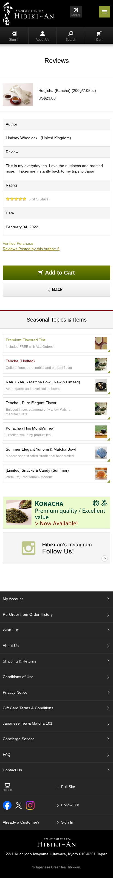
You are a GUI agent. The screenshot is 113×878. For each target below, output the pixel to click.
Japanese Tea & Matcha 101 (27, 723)
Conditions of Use (18, 677)
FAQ (6, 754)
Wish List (10, 630)
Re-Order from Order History (28, 614)
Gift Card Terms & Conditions (28, 708)
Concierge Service (19, 739)
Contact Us (12, 770)
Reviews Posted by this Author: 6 (31, 249)
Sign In (14, 40)
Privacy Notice (15, 692)
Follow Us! (70, 805)
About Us (42, 40)
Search (71, 40)
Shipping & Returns (19, 661)
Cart (99, 40)
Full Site (68, 786)
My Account (13, 599)
